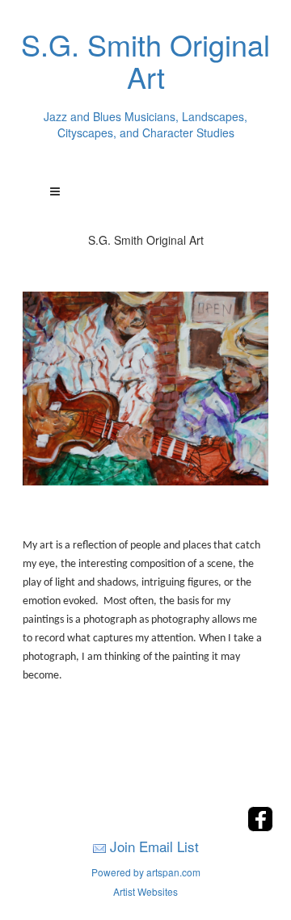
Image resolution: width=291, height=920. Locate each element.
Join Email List (154, 846)
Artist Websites (145, 891)
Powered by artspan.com (145, 872)
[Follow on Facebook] (260, 827)
